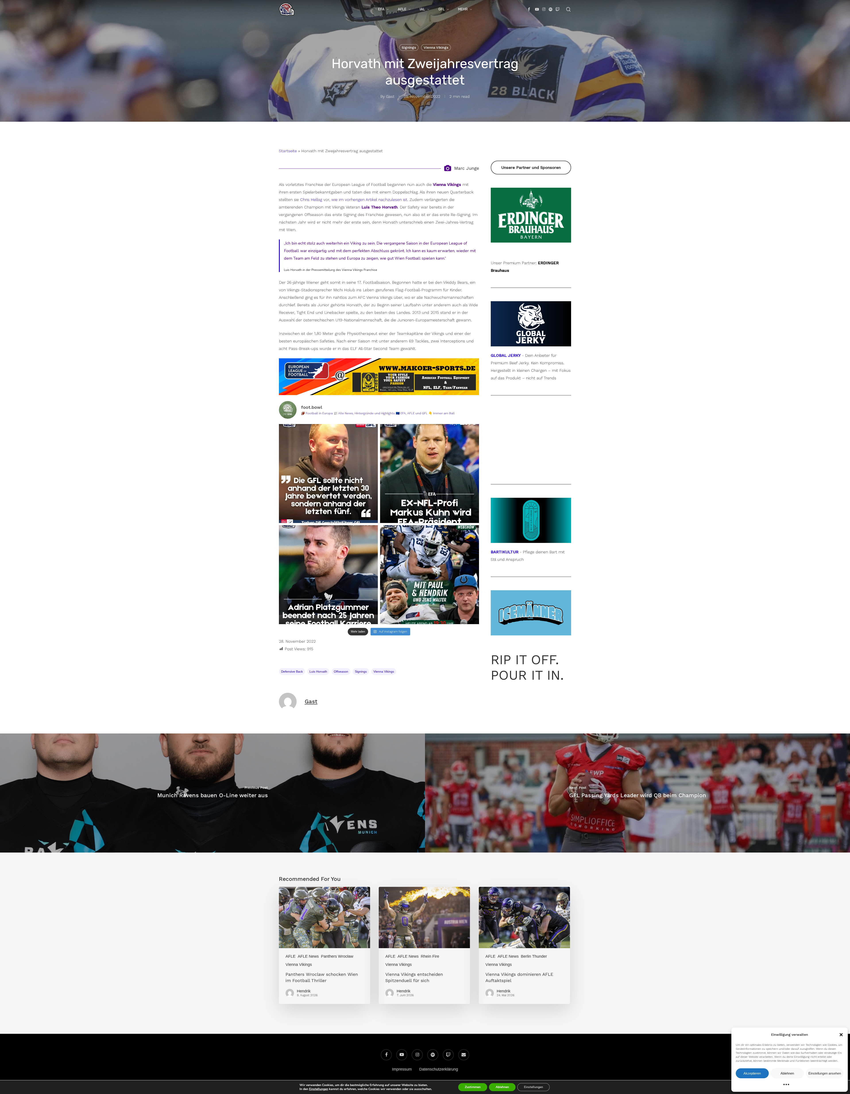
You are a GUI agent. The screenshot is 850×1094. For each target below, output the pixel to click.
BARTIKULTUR (504, 552)
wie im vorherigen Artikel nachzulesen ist (369, 199)
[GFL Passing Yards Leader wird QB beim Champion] (637, 793)
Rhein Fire (430, 956)
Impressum (402, 1069)
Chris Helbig (311, 199)
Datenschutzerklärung (438, 1069)
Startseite (288, 151)
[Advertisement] (531, 440)
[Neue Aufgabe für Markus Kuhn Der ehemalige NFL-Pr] (429, 473)
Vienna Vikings (436, 47)
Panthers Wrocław (337, 956)
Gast (390, 96)
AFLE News (308, 956)
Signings (409, 47)
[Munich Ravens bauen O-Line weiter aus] (212, 793)
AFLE (291, 956)
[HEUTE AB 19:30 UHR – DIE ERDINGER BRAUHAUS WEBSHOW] (429, 574)
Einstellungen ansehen (824, 1073)
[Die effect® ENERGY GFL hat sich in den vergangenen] (328, 473)
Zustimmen (473, 1087)
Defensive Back (292, 671)
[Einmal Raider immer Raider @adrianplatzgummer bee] (328, 574)
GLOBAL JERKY (506, 355)
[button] (841, 1034)
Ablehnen (787, 1073)
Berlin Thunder (534, 956)
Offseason (341, 671)
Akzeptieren (752, 1073)
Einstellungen (318, 1089)
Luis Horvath (318, 671)
